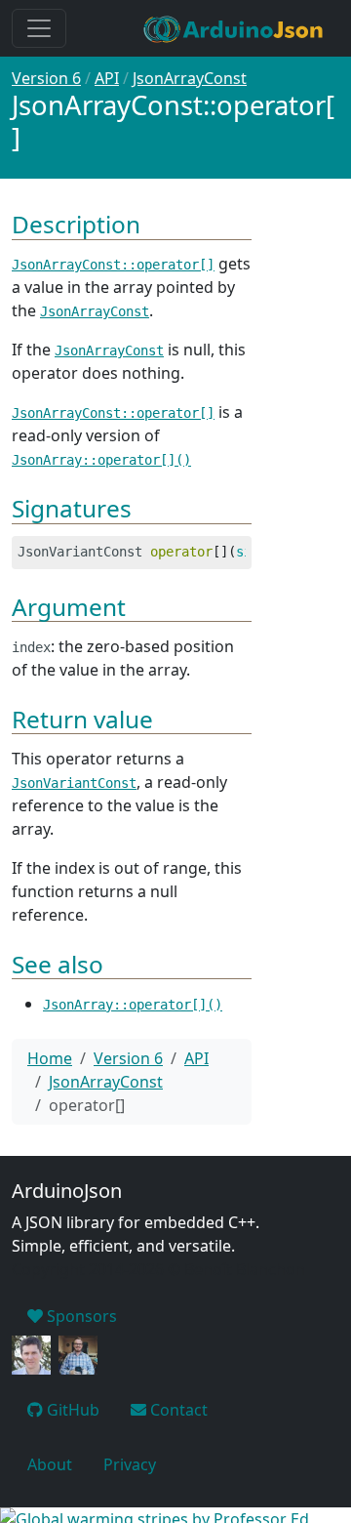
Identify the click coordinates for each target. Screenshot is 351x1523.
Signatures (72, 508)
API (107, 78)
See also (57, 964)
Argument (69, 607)
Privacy (129, 1464)
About (49, 1464)
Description (76, 224)
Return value (82, 719)
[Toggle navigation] (39, 28)
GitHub (71, 1409)
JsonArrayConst (190, 78)
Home (49, 1058)
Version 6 (46, 78)
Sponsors (80, 1316)
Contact (177, 1409)
